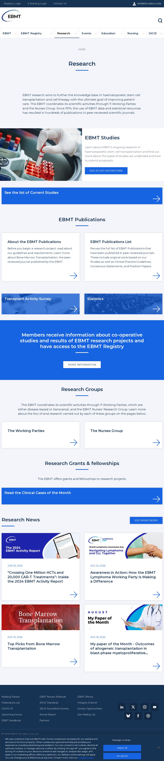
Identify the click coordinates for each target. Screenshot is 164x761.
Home (82, 49)
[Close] (158, 747)
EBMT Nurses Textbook (53, 696)
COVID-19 (7, 708)
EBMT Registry (31, 33)
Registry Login (12, 3)
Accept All (122, 756)
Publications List (11, 702)
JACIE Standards (49, 702)
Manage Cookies (121, 740)
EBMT (7, 33)
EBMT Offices (85, 696)
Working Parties (11, 696)
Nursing (132, 33)
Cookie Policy (86, 757)
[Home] (11, 16)
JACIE (153, 33)
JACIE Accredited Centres (54, 708)
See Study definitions (106, 170)
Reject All (122, 748)
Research (63, 33)
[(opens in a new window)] (122, 707)
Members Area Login (149, 3)
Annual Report (48, 714)
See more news (146, 520)
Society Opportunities (90, 708)
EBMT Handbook (11, 720)
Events (86, 33)
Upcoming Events (12, 714)
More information (82, 364)
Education (108, 33)
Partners (44, 720)
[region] (82, 747)
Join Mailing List (86, 714)
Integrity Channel (87, 702)
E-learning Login (37, 3)
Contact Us (59, 3)
